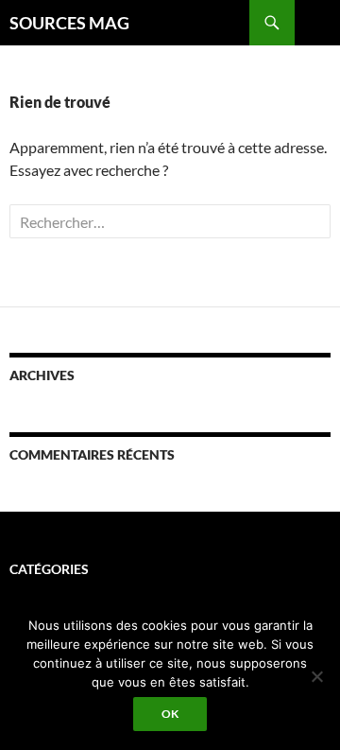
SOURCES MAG (69, 22)
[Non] (316, 676)
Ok (170, 713)
